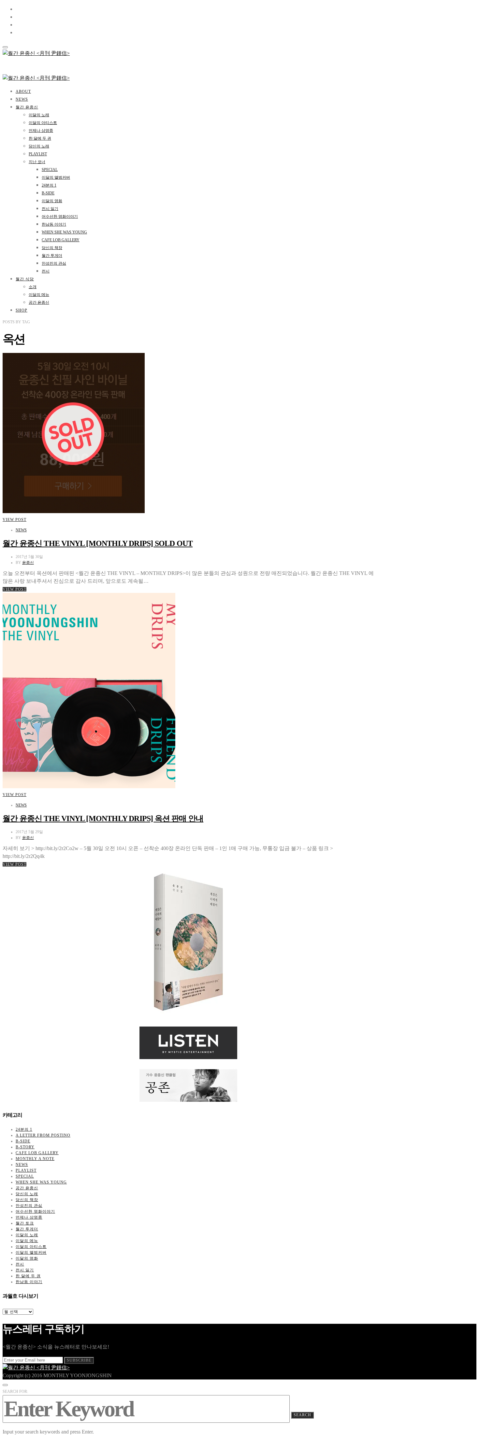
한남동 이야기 (54, 224)
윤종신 (28, 562)
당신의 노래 (39, 146)
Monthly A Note (35, 1158)
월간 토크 (25, 1223)
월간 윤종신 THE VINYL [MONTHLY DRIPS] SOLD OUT (98, 543)
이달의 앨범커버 (56, 177)
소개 (32, 287)
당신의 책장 (52, 247)
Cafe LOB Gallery (61, 240)
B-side (48, 193)
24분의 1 (49, 185)
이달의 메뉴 (39, 294)
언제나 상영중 (41, 130)
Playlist (38, 154)
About (23, 91)
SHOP (21, 310)
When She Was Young (64, 232)
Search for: (15, 1391)
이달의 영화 (52, 201)
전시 (46, 271)
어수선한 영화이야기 (60, 216)
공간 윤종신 (39, 302)
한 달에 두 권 (40, 138)
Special (50, 169)
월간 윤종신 (27, 107)
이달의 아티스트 (43, 122)
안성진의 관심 (54, 263)
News (22, 99)
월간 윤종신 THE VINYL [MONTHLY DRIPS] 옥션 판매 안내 (103, 818)
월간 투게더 (52, 255)
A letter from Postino (43, 1135)
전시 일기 (50, 208)
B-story (25, 1147)
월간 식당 (25, 279)
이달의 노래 (39, 115)
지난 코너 (37, 162)
